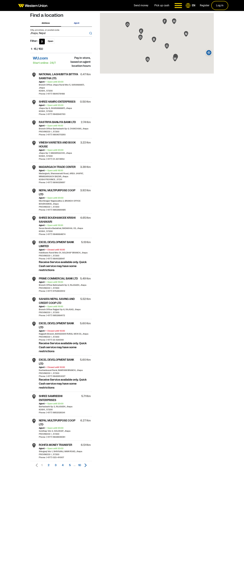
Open (50, 41)
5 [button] (70, 465)
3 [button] (55, 465)
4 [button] (63, 465)
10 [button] (79, 465)
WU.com (40, 58)
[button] (191, 5)
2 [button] (48, 465)
